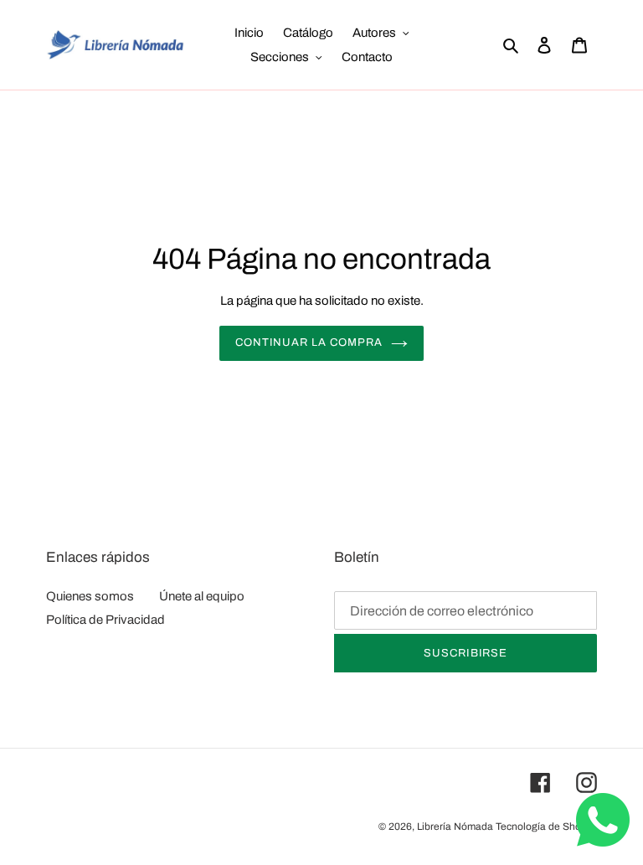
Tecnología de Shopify (546, 826)
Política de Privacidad (105, 619)
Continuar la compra (309, 342)
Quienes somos (90, 596)
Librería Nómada (455, 826)
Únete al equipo (201, 596)
